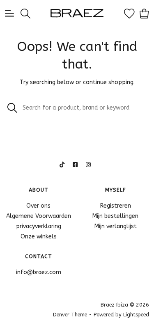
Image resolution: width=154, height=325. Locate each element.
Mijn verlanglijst (115, 226)
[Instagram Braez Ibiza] (88, 165)
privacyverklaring (38, 226)
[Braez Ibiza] (77, 13)
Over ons (38, 205)
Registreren (115, 205)
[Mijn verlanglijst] (129, 12)
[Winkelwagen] (144, 12)
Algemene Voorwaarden (38, 216)
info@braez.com (38, 272)
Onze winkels (39, 236)
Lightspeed (136, 314)
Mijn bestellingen (115, 216)
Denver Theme (70, 314)
